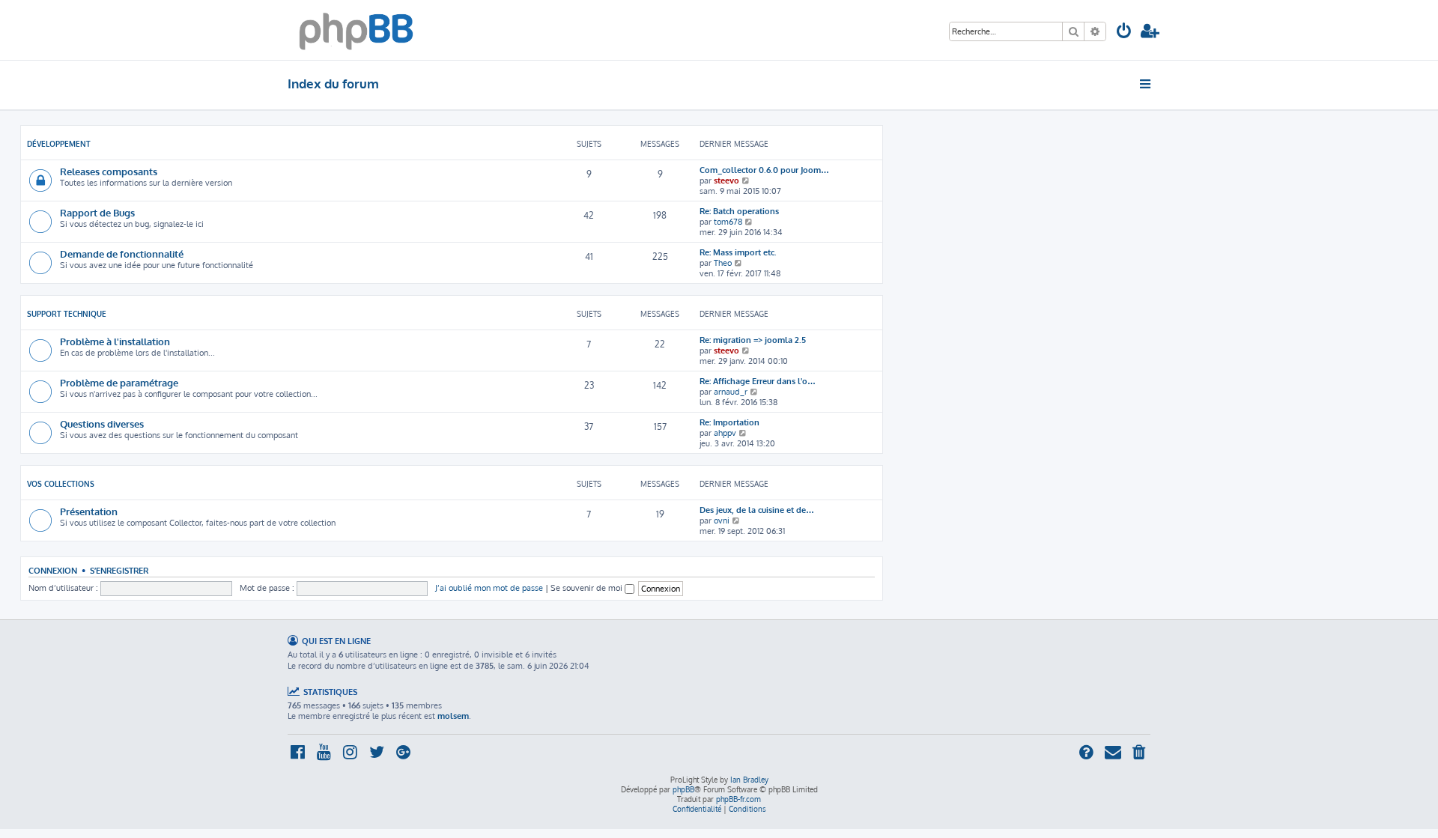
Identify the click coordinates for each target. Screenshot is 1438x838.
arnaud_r (730, 391)
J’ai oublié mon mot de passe (489, 588)
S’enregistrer (119, 570)
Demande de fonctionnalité (121, 253)
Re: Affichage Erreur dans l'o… (758, 381)
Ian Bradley (749, 779)
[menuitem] (1124, 32)
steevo (726, 180)
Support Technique (66, 313)
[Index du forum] (356, 29)
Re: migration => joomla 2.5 (753, 340)
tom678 (728, 221)
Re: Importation (729, 422)
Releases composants (108, 171)
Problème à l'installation (115, 341)
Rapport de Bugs (97, 212)
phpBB (683, 789)
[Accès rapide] (1146, 83)
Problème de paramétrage (119, 382)
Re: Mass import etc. (738, 252)
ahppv (725, 433)
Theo (723, 263)
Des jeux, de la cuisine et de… (757, 510)
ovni (721, 520)
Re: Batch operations (739, 211)
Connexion (52, 570)
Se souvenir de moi (587, 588)
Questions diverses (102, 423)
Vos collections (60, 483)
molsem (453, 716)
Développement (59, 143)
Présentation (89, 511)
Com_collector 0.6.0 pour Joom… (764, 170)
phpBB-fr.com (738, 799)
